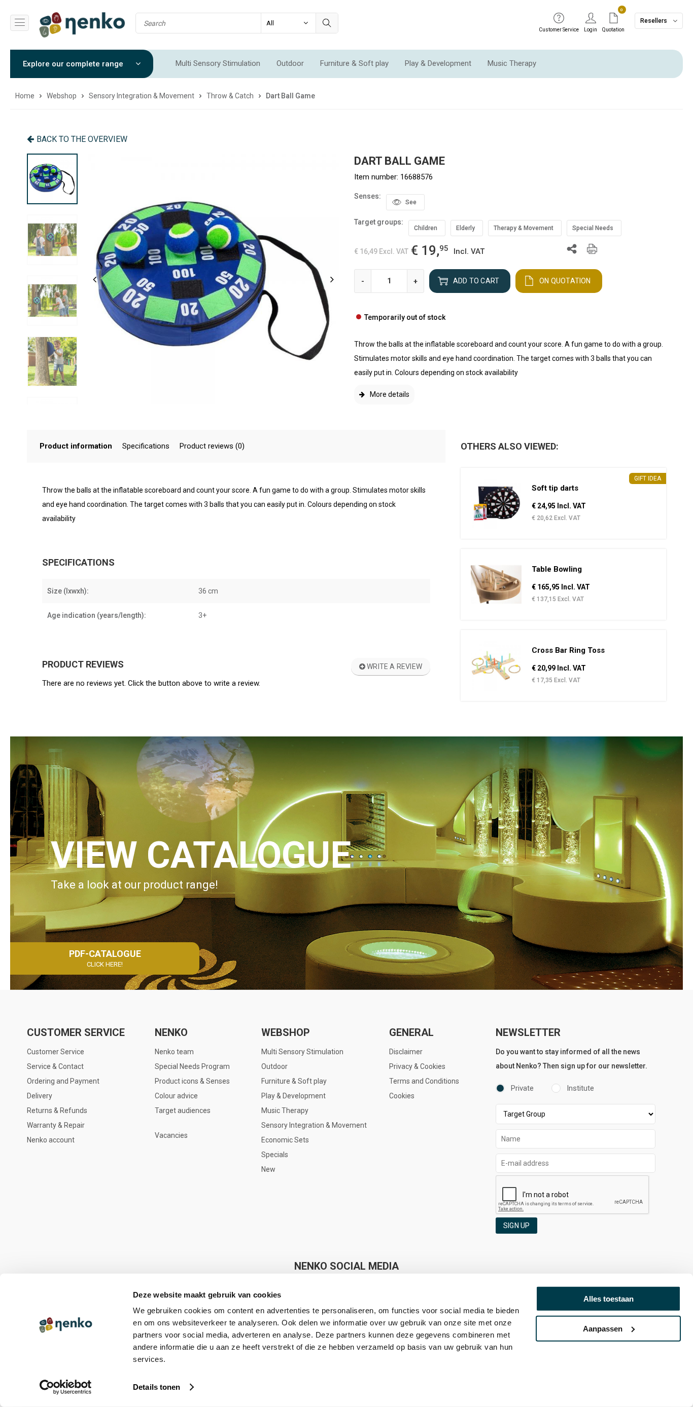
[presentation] (94, 279)
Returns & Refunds (57, 1110)
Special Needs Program (192, 1066)
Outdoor (290, 63)
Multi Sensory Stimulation (218, 63)
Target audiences (183, 1110)
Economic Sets (285, 1140)
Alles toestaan (608, 1298)
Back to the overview (82, 139)
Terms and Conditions (424, 1081)
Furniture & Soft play (354, 63)
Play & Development (438, 63)
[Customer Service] (559, 19)
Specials (274, 1155)
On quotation (565, 281)
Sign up (516, 1225)
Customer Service (55, 1052)
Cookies (401, 1096)
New (268, 1169)
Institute (580, 1088)
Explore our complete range (74, 63)
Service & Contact (55, 1066)
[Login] (590, 19)
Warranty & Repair (56, 1125)
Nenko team (174, 1052)
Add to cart (476, 281)
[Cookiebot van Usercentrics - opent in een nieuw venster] (65, 1387)
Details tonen (156, 1387)
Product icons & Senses (192, 1081)
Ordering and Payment (63, 1081)
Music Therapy (512, 63)
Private (522, 1088)
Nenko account (51, 1140)
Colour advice (176, 1096)
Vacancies (171, 1135)
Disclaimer (406, 1052)
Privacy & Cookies (417, 1066)
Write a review (393, 666)
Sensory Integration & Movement (314, 1125)
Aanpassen (602, 1328)
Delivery (39, 1096)
